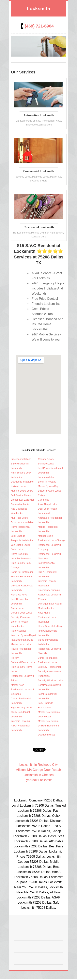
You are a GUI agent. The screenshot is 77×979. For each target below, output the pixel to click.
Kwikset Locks (18, 486)
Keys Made (44, 612)
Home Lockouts (19, 554)
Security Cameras (20, 617)
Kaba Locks (17, 626)
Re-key (15, 658)
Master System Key (48, 486)
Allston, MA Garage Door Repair (38, 769)
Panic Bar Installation (22, 572)
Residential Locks (47, 662)
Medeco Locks (46, 608)
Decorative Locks (20, 504)
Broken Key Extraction (23, 499)
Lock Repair (44, 716)
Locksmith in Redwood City (38, 764)
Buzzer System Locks (49, 490)
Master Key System (48, 721)
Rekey (41, 495)
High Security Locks (21, 707)
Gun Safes (43, 499)
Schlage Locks (46, 463)
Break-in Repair (19, 621)
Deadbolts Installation (22, 481)
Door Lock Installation (22, 522)
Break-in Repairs (47, 481)
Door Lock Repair (47, 508)
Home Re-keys (19, 594)
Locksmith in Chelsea (38, 775)
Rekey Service (18, 630)
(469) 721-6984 (39, 26)
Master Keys (17, 685)
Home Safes (44, 707)
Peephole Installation (22, 540)
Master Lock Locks (21, 644)
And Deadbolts (19, 508)
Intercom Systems (20, 721)
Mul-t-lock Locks (19, 518)
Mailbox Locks (45, 536)
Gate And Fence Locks (23, 662)
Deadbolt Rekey (46, 734)
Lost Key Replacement (50, 667)
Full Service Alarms (21, 495)
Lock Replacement (21, 558)
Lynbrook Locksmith (39, 780)
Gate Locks (17, 549)
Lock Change (18, 536)
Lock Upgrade (45, 703)
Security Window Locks (50, 680)
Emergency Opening (49, 590)
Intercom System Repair (24, 635)
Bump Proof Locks (47, 658)
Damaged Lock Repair (50, 603)
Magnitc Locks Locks (22, 490)
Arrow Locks (17, 608)
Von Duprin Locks (20, 545)
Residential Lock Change (51, 540)
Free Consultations (21, 459)
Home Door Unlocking (50, 626)
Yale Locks (17, 513)
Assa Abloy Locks (47, 504)
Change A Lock (46, 459)
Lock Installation (46, 477)
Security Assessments (49, 671)
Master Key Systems (49, 712)
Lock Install (44, 513)
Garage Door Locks (21, 612)
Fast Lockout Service (22, 639)
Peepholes (44, 676)
